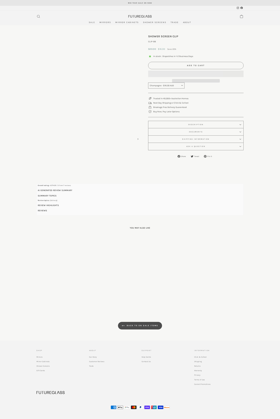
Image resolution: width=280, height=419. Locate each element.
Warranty (198, 371)
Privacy (197, 375)
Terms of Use (199, 380)
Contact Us (146, 361)
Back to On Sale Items (142, 326)
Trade (91, 366)
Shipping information (195, 139)
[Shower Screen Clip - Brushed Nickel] (47, 297)
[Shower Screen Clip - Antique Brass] (75, 297)
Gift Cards (40, 371)
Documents (196, 132)
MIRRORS (105, 22)
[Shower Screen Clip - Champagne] (67, 297)
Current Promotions (202, 384)
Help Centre (146, 357)
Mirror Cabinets (42, 361)
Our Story (93, 357)
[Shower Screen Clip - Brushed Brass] (51, 297)
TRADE (175, 22)
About (187, 22)
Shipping (198, 361)
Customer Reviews (96, 361)
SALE (92, 22)
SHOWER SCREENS (154, 22)
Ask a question (195, 146)
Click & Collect (200, 357)
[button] (196, 74)
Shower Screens (43, 366)
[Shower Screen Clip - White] (71, 297)
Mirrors (39, 357)
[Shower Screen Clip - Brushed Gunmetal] (63, 297)
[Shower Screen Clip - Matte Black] (59, 297)
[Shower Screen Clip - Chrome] (55, 297)
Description (195, 124)
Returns (197, 366)
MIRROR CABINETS (127, 22)
